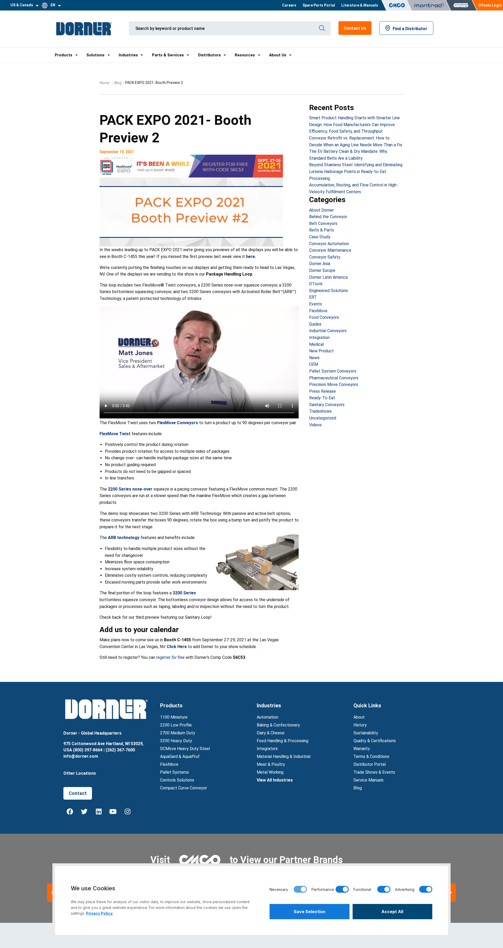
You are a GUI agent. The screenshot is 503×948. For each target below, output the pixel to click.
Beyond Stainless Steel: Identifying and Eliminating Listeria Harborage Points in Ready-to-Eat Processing (355, 171)
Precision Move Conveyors (333, 384)
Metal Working (270, 772)
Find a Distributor (410, 28)
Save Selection (309, 911)
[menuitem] (289, 5)
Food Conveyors (324, 317)
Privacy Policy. (99, 913)
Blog (118, 82)
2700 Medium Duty (177, 732)
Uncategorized (322, 418)
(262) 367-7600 (120, 749)
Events (315, 303)
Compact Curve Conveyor (183, 787)
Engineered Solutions (328, 290)
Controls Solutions (177, 780)
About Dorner (321, 210)
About (359, 717)
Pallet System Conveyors (332, 371)
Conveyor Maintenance (330, 250)
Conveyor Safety (324, 257)
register (170, 657)
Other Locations (79, 773)
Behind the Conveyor (328, 216)
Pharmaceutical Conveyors (333, 377)
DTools (315, 283)
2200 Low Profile (176, 725)
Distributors (209, 55)
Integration (319, 337)
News (314, 357)
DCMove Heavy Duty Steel (185, 748)
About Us (277, 55)
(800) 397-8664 (87, 749)
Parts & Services (168, 55)
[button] (450, 893)
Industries (128, 55)
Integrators (267, 748)
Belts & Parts (321, 230)
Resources (245, 55)
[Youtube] (113, 811)
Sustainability (365, 732)
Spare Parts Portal (319, 5)
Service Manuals (368, 780)
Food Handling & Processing (282, 740)
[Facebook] (69, 811)
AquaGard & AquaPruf (180, 756)
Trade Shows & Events (374, 772)
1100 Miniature (174, 717)
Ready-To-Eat (322, 397)
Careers (289, 5)
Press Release (322, 391)
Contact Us (355, 28)
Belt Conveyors (323, 223)
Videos (315, 424)
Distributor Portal (369, 764)
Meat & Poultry (271, 764)
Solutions (95, 55)
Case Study (319, 236)
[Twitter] (84, 811)
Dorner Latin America (328, 277)
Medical (316, 344)
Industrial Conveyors (328, 330)
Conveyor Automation (329, 243)
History (360, 725)
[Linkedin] (98, 811)
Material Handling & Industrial (283, 756)
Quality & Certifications (374, 740)
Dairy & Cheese (271, 732)
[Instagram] (127, 811)
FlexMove (318, 310)
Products (63, 55)
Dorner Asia (319, 263)
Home (105, 82)
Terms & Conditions (371, 756)
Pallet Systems (174, 772)
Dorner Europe (322, 270)
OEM (313, 364)
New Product (321, 350)
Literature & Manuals (359, 5)
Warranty (361, 748)
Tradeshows (320, 411)
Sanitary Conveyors (327, 404)
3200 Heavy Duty (176, 740)
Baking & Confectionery (278, 725)
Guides (315, 324)
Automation (267, 717)
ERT (313, 297)
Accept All (392, 911)
